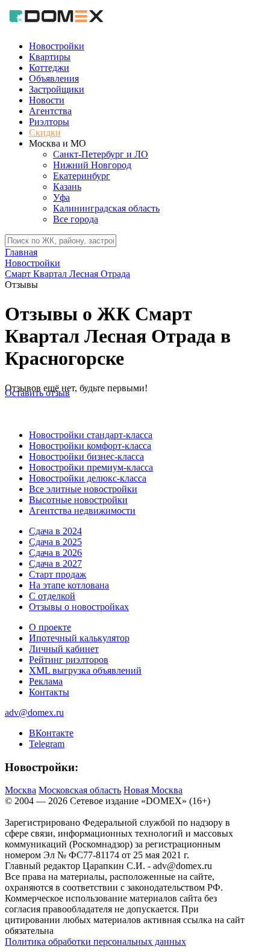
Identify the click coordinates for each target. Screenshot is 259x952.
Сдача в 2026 (55, 553)
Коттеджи (49, 68)
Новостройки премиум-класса (91, 467)
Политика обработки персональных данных (95, 941)
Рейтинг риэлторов (68, 659)
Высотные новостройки (78, 500)
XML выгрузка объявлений (85, 670)
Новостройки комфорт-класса (90, 446)
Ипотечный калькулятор (79, 638)
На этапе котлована (69, 585)
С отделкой (52, 596)
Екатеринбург (81, 176)
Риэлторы (49, 122)
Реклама (46, 681)
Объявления (54, 78)
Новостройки (56, 46)
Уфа (61, 197)
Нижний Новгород (92, 165)
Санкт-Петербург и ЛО (100, 154)
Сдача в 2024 (55, 531)
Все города (75, 219)
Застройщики (56, 89)
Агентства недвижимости (82, 510)
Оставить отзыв (37, 393)
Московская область (80, 790)
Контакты (49, 692)
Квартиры (49, 57)
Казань (67, 187)
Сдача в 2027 (55, 563)
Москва (20, 790)
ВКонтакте (51, 733)
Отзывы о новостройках (79, 607)
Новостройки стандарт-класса (90, 435)
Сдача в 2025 (55, 542)
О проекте (50, 627)
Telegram (46, 744)
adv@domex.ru (34, 712)
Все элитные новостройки (83, 489)
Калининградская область (106, 208)
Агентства (50, 111)
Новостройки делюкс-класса (87, 478)
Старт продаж (57, 574)
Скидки (45, 132)
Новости (46, 100)
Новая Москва (153, 790)
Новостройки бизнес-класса (86, 456)
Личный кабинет (64, 649)
